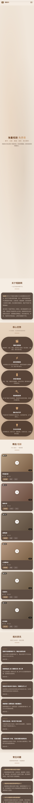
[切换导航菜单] (31, 2)
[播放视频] (17, 463)
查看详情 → (5, 659)
